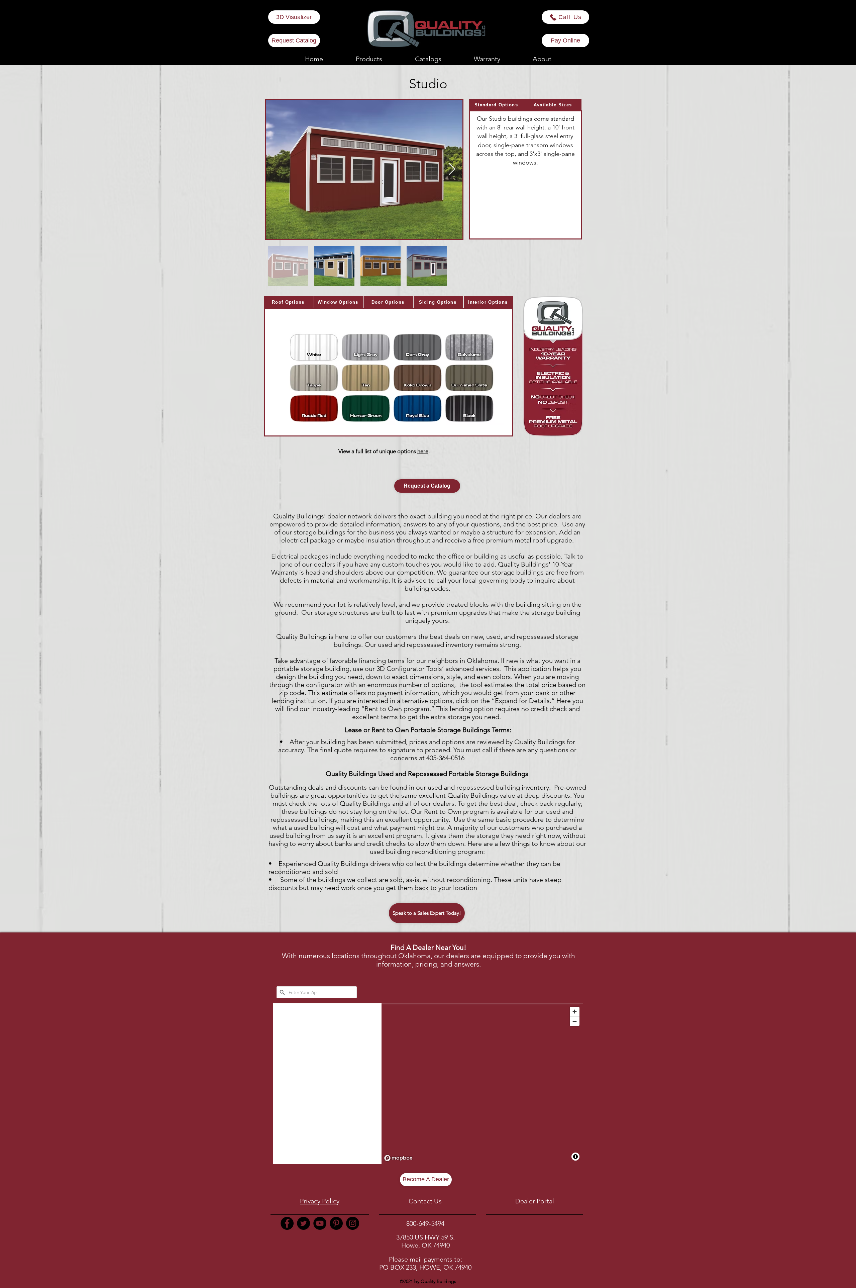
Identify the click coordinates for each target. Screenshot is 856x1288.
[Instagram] (352, 1223)
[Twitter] (303, 1223)
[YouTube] (319, 1223)
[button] (486, 59)
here (422, 451)
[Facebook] (287, 1223)
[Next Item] (452, 169)
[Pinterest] (336, 1223)
